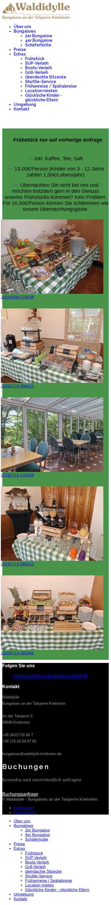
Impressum (24, 807)
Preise (20, 49)
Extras (20, 54)
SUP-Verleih (36, 63)
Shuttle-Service (40, 81)
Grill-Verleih (36, 72)
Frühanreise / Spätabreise (51, 86)
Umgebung (25, 104)
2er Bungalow (38, 35)
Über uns (22, 26)
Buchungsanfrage (91, 121)
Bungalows (25, 31)
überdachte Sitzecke (45, 77)
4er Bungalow (39, 40)
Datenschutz (25, 812)
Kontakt (21, 109)
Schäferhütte (38, 45)
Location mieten (41, 90)
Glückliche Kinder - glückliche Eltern (43, 97)
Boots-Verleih (38, 68)
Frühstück (34, 58)
